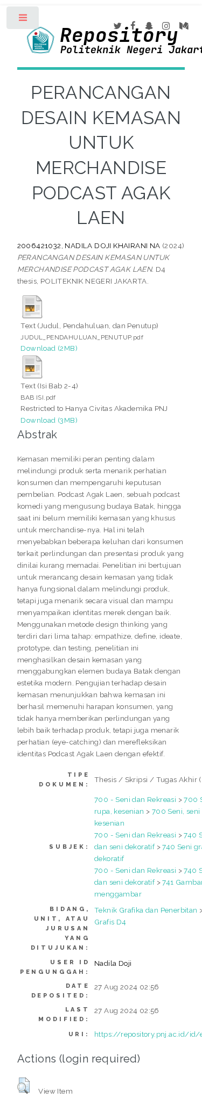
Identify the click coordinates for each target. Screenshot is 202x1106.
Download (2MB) (49, 348)
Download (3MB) (49, 420)
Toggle (23, 20)
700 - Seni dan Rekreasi (135, 799)
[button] (23, 1086)
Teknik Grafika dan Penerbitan (146, 910)
